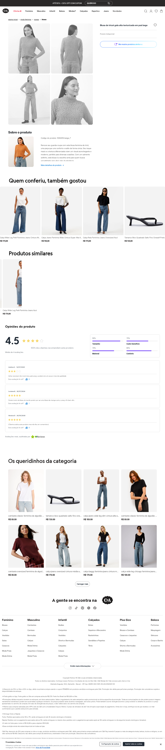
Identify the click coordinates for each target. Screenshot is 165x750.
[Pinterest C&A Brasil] (82, 608)
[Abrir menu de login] (151, 11)
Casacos (5, 646)
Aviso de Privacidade (43, 748)
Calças (5, 630)
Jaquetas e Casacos (35, 651)
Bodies (61, 625)
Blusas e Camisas (127, 630)
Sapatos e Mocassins (97, 630)
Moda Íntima (7, 656)
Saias (4, 640)
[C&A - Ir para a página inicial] (5, 11)
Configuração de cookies (110, 744)
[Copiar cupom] (108, 3)
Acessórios (155, 646)
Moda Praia (6, 651)
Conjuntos (62, 630)
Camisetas (31, 625)
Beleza (62, 11)
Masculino (41, 11)
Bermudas (31, 635)
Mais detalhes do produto (52, 165)
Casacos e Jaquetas (128, 635)
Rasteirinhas (93, 635)
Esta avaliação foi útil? (16, 379)
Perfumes (155, 625)
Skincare (154, 635)
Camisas (31, 630)
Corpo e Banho (157, 640)
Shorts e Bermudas (66, 640)
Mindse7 (72, 11)
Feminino (29, 11)
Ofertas (16, 11)
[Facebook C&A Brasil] (94, 608)
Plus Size (125, 619)
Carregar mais (82, 584)
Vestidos (5, 635)
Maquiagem (155, 630)
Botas (90, 625)
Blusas (4, 625)
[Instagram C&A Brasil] (70, 608)
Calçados (84, 11)
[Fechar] (160, 744)
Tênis (90, 646)
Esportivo (96, 11)
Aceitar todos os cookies (133, 744)
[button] (145, 11)
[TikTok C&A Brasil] (76, 608)
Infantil (52, 11)
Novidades (117, 11)
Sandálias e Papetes (96, 640)
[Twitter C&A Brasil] (88, 608)
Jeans (106, 11)
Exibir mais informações (80, 666)
